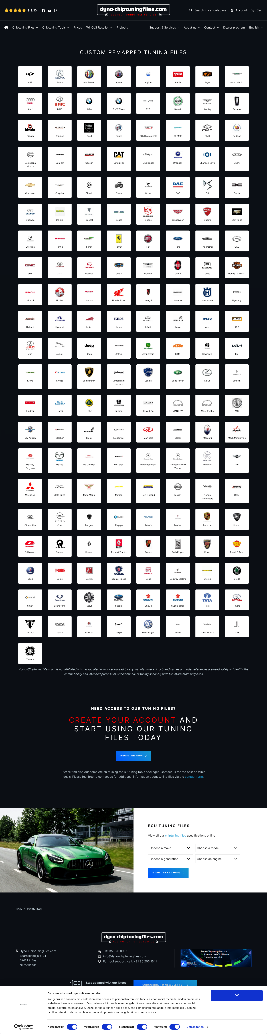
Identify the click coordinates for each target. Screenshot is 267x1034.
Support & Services (162, 27)
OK (237, 995)
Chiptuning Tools (54, 27)
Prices (78, 27)
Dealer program (234, 27)
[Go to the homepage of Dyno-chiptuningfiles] (133, 10)
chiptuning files (175, 835)
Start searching (166, 872)
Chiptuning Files (23, 27)
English (254, 27)
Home (19, 908)
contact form (194, 776)
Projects (122, 27)
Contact (209, 27)
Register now (131, 755)
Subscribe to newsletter (163, 984)
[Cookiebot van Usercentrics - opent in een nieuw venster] (23, 1027)
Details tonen (195, 1026)
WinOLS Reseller (97, 27)
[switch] (107, 1027)
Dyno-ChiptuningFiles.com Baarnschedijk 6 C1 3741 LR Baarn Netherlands (38, 958)
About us (190, 27)
